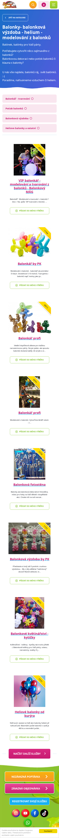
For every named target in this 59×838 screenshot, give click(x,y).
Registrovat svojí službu (29, 801)
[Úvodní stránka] (9, 5)
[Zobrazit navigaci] (53, 5)
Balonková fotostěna (29, 484)
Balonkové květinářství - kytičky (29, 635)
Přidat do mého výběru (31, 210)
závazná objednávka (25, 788)
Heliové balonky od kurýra (29, 714)
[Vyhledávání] (33, 5)
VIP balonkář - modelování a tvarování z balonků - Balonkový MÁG (29, 186)
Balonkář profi (29, 338)
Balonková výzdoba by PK (29, 559)
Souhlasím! (48, 831)
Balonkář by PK (29, 264)
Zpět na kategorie (16, 17)
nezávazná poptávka (25, 776)
